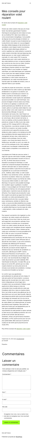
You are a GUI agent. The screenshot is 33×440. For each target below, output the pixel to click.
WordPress (19, 437)
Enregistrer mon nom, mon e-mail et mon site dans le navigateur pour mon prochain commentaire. (16, 416)
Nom (4, 392)
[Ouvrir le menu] (30, 3)
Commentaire (6, 374)
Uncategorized (20, 338)
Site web (4, 407)
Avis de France (6, 3)
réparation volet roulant (23, 328)
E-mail (4, 399)
